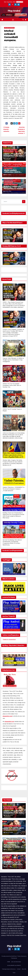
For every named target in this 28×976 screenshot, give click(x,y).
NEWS (16, 151)
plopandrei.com (9, 721)
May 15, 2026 (8, 849)
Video (14, 972)
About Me (24, 969)
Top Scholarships (8, 168)
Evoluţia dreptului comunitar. (6, 129)
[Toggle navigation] (13, 20)
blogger (15, 149)
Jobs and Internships (9, 27)
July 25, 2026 (9, 815)
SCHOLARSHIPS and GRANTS (14, 166)
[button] (23, 19)
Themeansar (14, 958)
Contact (19, 969)
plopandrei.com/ (7, 716)
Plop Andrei (14, 10)
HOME (8, 961)
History (20, 841)
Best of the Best (7, 149)
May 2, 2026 (8, 866)
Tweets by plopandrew (9, 639)
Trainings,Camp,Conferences (10, 184)
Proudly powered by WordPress (9, 956)
